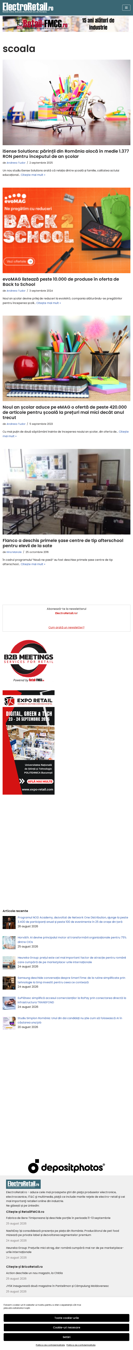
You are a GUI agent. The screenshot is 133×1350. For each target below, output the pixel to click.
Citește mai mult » (33, 175)
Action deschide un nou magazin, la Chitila (34, 1273)
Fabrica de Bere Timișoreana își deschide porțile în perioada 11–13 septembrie (58, 1218)
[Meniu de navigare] (126, 8)
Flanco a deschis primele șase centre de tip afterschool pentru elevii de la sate (63, 543)
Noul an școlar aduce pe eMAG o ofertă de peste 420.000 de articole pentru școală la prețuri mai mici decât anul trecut (65, 412)
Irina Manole (14, 552)
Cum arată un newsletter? (66, 627)
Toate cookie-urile (66, 1318)
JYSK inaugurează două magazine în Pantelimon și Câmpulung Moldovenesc (57, 1286)
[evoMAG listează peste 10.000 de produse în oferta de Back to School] (66, 230)
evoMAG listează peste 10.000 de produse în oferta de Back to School (61, 281)
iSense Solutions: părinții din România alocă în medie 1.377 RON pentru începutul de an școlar (66, 153)
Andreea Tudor (16, 162)
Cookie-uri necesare (66, 1327)
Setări (66, 1337)
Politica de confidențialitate (50, 1345)
